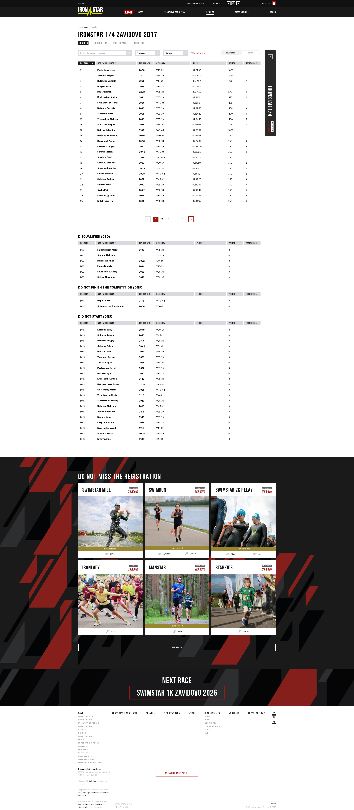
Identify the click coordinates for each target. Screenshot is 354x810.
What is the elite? (198, 53)
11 (182, 219)
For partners (212, 726)
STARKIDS (83, 753)
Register (110, 518)
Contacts (234, 712)
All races (177, 647)
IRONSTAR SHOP (256, 712)
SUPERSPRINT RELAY (88, 743)
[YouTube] (233, 3)
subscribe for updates (196, 3)
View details (110, 530)
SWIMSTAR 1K (85, 756)
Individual (230, 53)
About (208, 716)
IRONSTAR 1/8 (85, 736)
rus (83, 3)
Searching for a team (174, 12)
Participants (120, 43)
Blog (207, 730)
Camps (273, 12)
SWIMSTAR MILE (86, 759)
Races (140, 12)
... (176, 219)
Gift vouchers (242, 12)
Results (210, 12)
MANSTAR (83, 749)
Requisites (210, 723)
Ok (194, 772)
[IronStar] (90, 12)
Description (100, 43)
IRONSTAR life (212, 712)
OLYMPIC (82, 730)
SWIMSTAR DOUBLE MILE (90, 763)
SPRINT (82, 740)
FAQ (206, 733)
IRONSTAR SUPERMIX (88, 723)
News (207, 720)
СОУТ (273, 804)
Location (139, 43)
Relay (250, 53)
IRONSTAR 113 (85, 720)
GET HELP (93, 781)
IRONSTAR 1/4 (85, 726)
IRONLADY (83, 746)
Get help (216, 3)
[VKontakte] (229, 3)
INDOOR (82, 733)
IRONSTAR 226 (85, 716)
